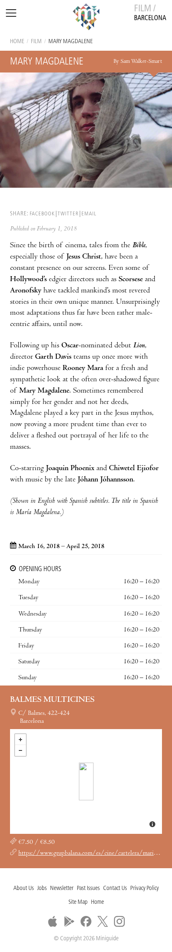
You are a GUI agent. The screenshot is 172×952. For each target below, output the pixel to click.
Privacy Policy (144, 888)
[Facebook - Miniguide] (86, 921)
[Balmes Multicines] (86, 781)
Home (17, 42)
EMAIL (88, 214)
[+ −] (86, 781)
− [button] (20, 750)
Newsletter (61, 888)
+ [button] (20, 739)
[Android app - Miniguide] (69, 921)
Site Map (78, 902)
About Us (23, 888)
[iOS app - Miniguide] (52, 921)
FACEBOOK (42, 214)
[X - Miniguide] (102, 921)
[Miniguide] (86, 18)
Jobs (42, 888)
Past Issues (88, 888)
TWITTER (68, 214)
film (36, 42)
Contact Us (115, 888)
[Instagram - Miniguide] (119, 921)
